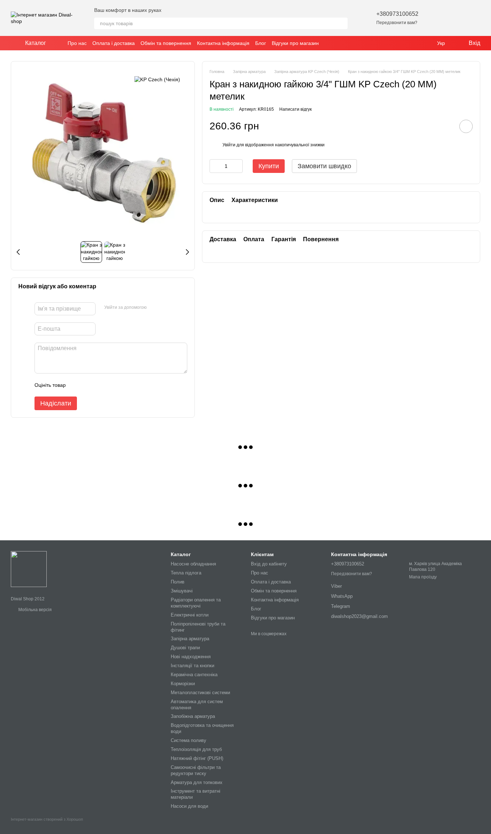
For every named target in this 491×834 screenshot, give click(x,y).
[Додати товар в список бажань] (466, 126)
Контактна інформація (223, 43)
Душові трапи (185, 647)
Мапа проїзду (423, 576)
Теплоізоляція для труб (196, 749)
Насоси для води (189, 806)
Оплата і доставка (113, 43)
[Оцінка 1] (77, 385)
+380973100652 (397, 14)
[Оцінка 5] (123, 385)
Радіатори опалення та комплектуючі (196, 603)
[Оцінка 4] (112, 385)
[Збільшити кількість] (237, 166)
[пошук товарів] (342, 23)
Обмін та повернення (166, 43)
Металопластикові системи (200, 692)
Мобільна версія (34, 609)
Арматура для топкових (196, 782)
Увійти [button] (228, 144)
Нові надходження (191, 656)
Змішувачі (182, 591)
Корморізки (183, 683)
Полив (177, 582)
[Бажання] (437, 18)
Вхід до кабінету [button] (269, 564)
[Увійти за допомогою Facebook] (154, 307)
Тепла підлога (186, 573)
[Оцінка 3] (100, 385)
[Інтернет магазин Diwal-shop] (29, 568)
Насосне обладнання (193, 564)
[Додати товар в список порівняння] (445, 126)
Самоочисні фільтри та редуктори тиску (196, 770)
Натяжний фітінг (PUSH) (197, 758)
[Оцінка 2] (89, 385)
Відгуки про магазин (295, 43)
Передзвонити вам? (396, 22)
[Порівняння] (456, 18)
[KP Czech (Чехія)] (157, 79)
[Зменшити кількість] (215, 166)
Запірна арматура (190, 638)
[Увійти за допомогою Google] (166, 307)
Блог (260, 43)
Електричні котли (189, 615)
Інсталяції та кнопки (192, 665)
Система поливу (188, 740)
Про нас (77, 43)
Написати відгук (295, 109)
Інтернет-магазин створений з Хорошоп (47, 819)
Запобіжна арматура (193, 716)
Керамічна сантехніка (194, 674)
